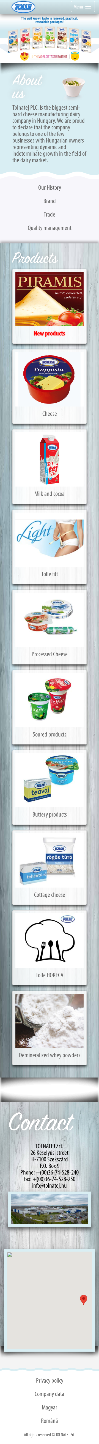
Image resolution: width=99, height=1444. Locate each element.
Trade (49, 214)
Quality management (50, 228)
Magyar (49, 1407)
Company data (49, 1394)
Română (49, 1421)
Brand (49, 201)
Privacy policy (49, 1380)
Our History (49, 187)
